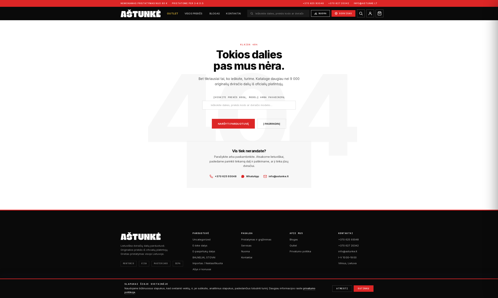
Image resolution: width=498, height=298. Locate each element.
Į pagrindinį (271, 123)
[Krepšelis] (379, 13)
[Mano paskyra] (370, 13)
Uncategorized (201, 239)
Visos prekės (194, 13)
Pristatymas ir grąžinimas (256, 239)
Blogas (215, 13)
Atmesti (342, 288)
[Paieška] (361, 13)
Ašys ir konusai (202, 269)
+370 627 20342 (338, 3)
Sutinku (363, 288)
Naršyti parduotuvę (233, 123)
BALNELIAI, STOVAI (204, 257)
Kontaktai (233, 13)
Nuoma (323, 13)
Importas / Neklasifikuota (208, 263)
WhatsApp (252, 176)
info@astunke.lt (365, 3)
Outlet (172, 13)
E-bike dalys (200, 245)
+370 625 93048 (313, 3)
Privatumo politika (300, 251)
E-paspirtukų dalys (204, 251)
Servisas (345, 13)
